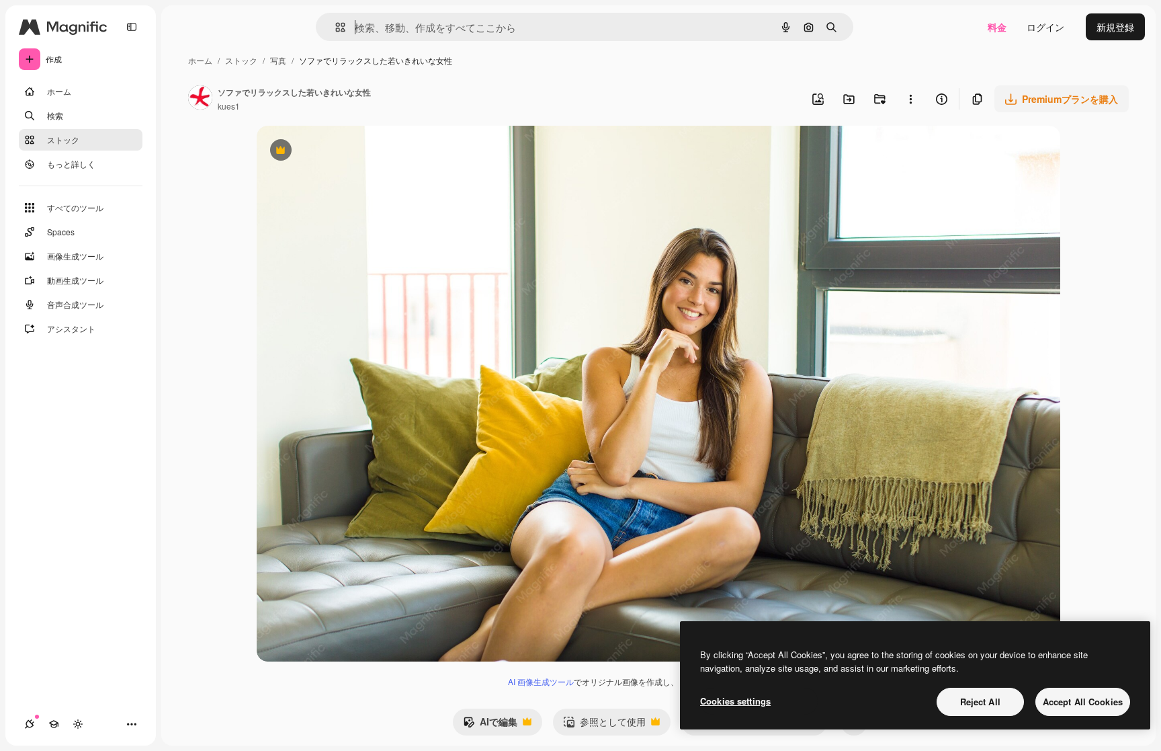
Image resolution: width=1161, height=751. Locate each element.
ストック (241, 60)
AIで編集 (490, 725)
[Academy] (53, 724)
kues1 (229, 106)
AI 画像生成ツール (541, 681)
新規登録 (1115, 27)
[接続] (29, 724)
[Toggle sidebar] (131, 27)
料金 (997, 27)
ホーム (200, 60)
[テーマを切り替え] (78, 724)
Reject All (980, 701)
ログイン (1045, 27)
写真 (278, 60)
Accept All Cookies (1083, 701)
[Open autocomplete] (334, 27)
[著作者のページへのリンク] (200, 98)
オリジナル (349, 152)
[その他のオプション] (910, 98)
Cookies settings (735, 701)
